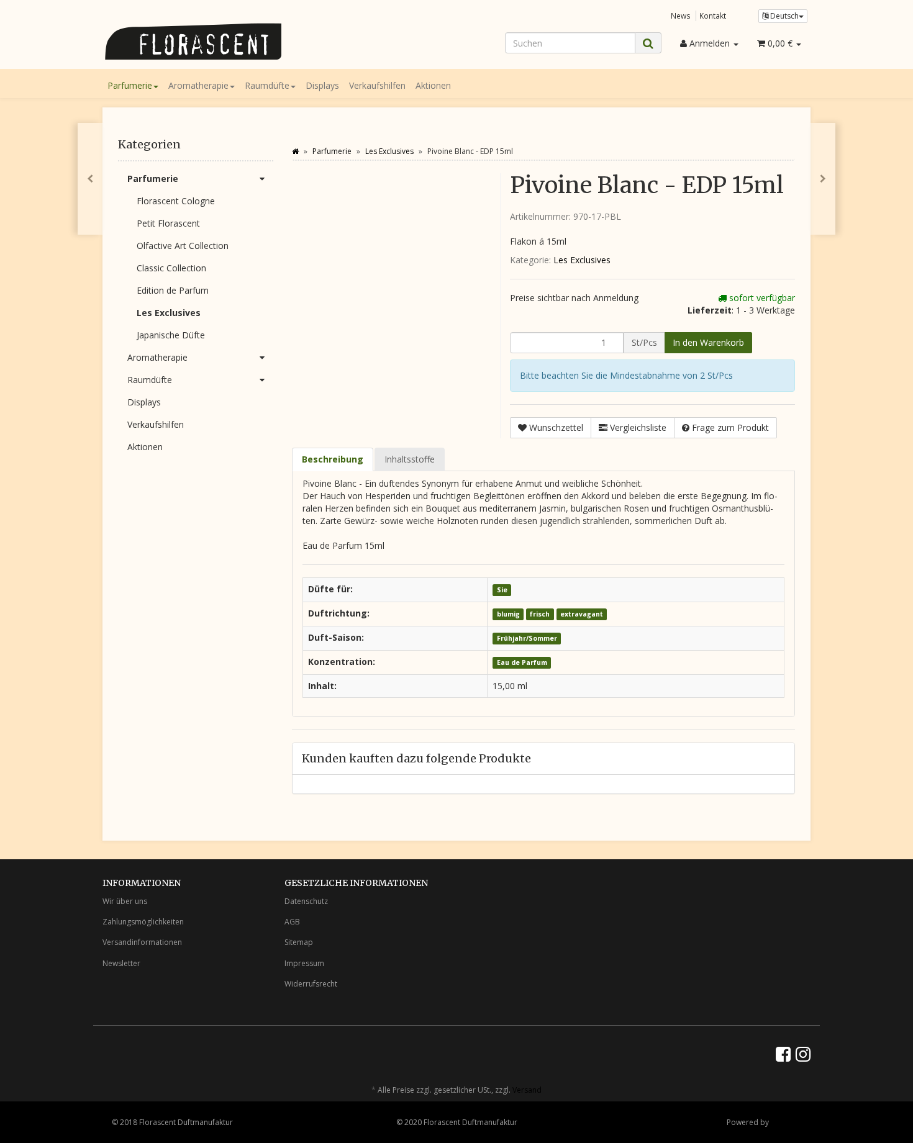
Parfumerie (129, 85)
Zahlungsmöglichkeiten (143, 921)
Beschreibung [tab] (332, 459)
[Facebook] (783, 1053)
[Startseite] (295, 151)
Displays (322, 85)
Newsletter (121, 963)
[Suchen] (648, 43)
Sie (502, 589)
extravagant (581, 614)
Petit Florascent (168, 223)
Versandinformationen (142, 942)
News (681, 15)
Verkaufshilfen (377, 85)
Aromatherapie (198, 85)
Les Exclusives (582, 260)
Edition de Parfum (173, 290)
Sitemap (298, 942)
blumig (508, 614)
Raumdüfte (267, 85)
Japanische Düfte (171, 335)
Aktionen (433, 85)
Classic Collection (171, 268)
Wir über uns (124, 901)
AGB (292, 921)
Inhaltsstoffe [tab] (409, 459)
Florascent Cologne (176, 201)
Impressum (304, 963)
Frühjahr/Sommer (527, 638)
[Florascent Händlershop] (214, 41)
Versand (527, 1090)
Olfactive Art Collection (183, 245)
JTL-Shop (786, 1122)
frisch (540, 614)
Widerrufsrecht (310, 983)
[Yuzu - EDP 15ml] (823, 179)
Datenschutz (306, 901)
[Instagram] (803, 1053)
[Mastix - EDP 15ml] (90, 179)
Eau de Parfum (522, 662)
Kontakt (712, 15)
